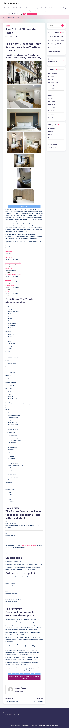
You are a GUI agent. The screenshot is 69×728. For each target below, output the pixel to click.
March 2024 (51, 101)
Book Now (24, 206)
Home (4, 17)
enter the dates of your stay (28, 545)
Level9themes (11, 3)
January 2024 (52, 108)
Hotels (8, 25)
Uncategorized (52, 144)
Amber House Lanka (54, 51)
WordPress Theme (53, 147)
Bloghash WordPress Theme (49, 725)
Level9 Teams (20, 688)
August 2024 (52, 85)
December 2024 (52, 73)
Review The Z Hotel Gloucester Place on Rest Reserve (24, 677)
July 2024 (51, 89)
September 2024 (53, 82)
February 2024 (52, 104)
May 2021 (51, 111)
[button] (32, 14)
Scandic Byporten (53, 47)
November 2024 (52, 76)
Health (50, 134)
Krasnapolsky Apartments (56, 40)
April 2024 (51, 98)
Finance (50, 131)
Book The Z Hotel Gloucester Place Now (24, 674)
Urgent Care (8, 714)
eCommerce (51, 128)
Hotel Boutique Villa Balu (55, 44)
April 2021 (51, 114)
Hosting (50, 138)
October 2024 (52, 79)
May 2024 (51, 95)
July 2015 (51, 117)
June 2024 (51, 92)
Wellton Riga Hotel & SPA (55, 36)
